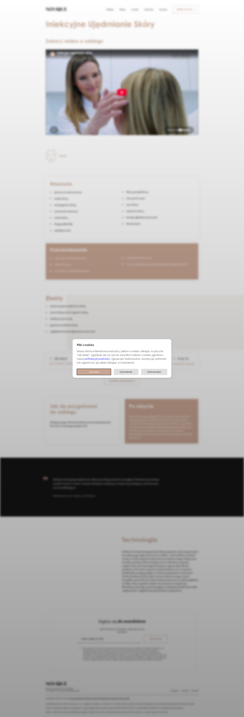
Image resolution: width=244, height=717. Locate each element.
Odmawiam (154, 371)
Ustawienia (126, 371)
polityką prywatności (97, 358)
